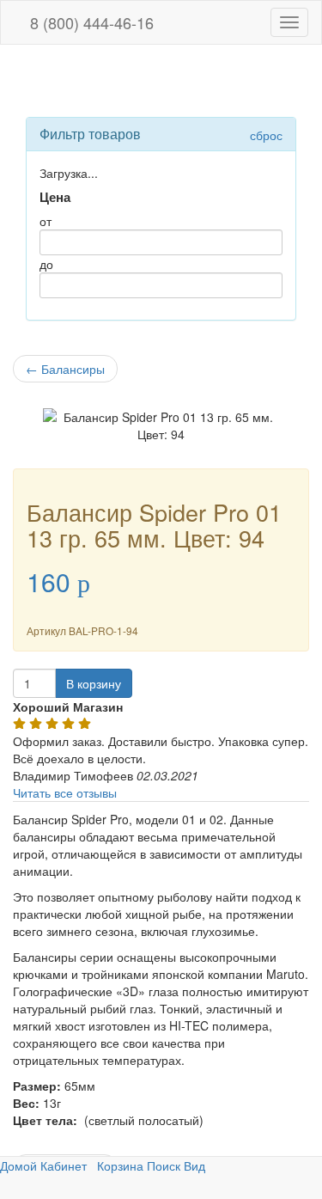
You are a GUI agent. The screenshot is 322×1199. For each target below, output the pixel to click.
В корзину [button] (93, 683)
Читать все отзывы (65, 792)
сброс (266, 135)
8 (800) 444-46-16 (90, 22)
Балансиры (65, 368)
